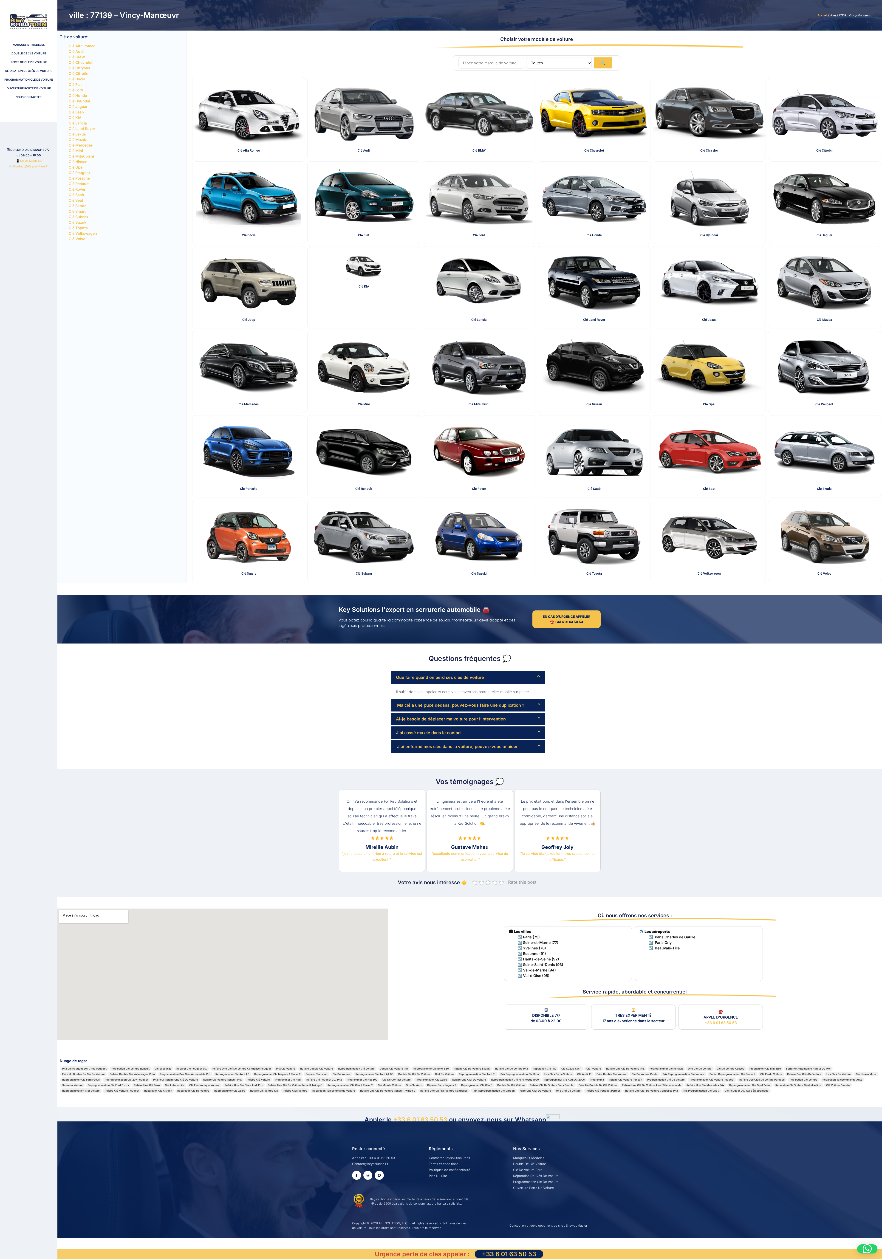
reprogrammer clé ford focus (81, 1079)
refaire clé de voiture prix (511, 1068)
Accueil (822, 15)
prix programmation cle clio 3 (701, 1090)
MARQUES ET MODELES (29, 44)
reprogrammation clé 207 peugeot (126, 1079)
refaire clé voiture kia (264, 1090)
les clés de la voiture (558, 1074)
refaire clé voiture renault (625, 1079)
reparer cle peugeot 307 (191, 1068)
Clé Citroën (78, 73)
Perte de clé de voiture (29, 62)
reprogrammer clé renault (666, 1068)
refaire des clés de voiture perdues (762, 1079)
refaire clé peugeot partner (603, 1090)
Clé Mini (76, 150)
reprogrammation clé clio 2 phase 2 (350, 1085)
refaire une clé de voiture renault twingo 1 (295, 1085)
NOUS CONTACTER (29, 97)
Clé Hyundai (79, 101)
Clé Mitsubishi (81, 156)
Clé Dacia (77, 79)
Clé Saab (76, 194)
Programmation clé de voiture (28, 79)
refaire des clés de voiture (804, 1074)
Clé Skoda (77, 205)
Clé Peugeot (79, 172)
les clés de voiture (838, 1074)
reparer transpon (317, 1074)
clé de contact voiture (396, 1079)
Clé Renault (79, 183)
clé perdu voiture (771, 1074)
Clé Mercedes (81, 145)
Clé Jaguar (78, 106)
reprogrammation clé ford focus (108, 1085)
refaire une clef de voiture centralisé (444, 1090)
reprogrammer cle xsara (229, 1090)
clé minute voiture (389, 1085)
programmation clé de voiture (666, 1079)
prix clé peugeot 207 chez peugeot (84, 1068)
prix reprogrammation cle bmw (519, 1074)
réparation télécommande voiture (333, 1090)
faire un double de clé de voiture (83, 1074)
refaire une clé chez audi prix (244, 1085)
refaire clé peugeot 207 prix (324, 1079)
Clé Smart (77, 211)
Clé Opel (76, 167)
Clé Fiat (75, 84)
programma (597, 1079)
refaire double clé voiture (316, 1068)
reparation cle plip (544, 1068)
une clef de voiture (568, 1090)
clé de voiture (342, 1074)
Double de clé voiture (28, 53)
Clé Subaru (78, 217)
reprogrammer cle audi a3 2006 (564, 1079)
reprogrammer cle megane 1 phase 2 (277, 1074)
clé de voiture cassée (730, 1068)
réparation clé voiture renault (131, 1068)
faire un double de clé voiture (598, 1085)
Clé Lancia (78, 123)
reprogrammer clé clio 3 (476, 1085)
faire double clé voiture (611, 1074)
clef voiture (593, 1068)
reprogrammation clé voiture (356, 1068)
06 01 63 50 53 (31, 161)
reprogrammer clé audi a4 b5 (374, 1074)
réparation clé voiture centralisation (798, 1085)
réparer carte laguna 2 (441, 1085)
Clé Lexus (77, 134)
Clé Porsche (79, 178)
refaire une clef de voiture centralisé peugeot (241, 1068)
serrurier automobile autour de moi (808, 1068)
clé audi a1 (584, 1074)
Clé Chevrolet (81, 62)
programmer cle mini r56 (765, 1068)
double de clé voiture (511, 1085)
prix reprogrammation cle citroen (494, 1090)
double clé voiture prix (394, 1068)
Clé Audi (76, 51)
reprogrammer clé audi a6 (232, 1074)
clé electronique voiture (204, 1085)
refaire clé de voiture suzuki (472, 1068)
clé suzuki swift (571, 1068)
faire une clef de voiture (535, 1090)
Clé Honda (78, 95)
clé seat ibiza (163, 1068)
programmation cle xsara (431, 1079)
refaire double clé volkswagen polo (132, 1074)
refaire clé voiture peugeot (122, 1090)
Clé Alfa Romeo (82, 46)
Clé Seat (76, 200)
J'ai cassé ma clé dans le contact (429, 732)
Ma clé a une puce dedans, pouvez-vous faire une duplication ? (460, 705)
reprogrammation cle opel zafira (749, 1085)
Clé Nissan (78, 161)
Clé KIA (75, 117)
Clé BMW (77, 57)
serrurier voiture (72, 1085)
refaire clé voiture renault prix (222, 1079)
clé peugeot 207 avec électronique (747, 1090)
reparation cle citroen (158, 1090)
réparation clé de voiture (193, 1090)
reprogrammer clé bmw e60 (431, 1068)
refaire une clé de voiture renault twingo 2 (387, 1090)
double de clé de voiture (414, 1074)
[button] (468, 677)
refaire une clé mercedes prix (705, 1085)
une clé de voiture (700, 1068)
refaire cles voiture (295, 1090)
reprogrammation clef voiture (81, 1090)
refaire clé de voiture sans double (552, 1085)
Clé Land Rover (82, 128)
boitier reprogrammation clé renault (732, 1074)
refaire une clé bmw (147, 1085)
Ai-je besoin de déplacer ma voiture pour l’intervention (451, 719)
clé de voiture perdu (645, 1074)
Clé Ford (76, 90)
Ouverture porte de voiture (29, 88)
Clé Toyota (78, 228)
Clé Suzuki (78, 222)
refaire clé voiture (258, 1079)
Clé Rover (77, 189)
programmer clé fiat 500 (362, 1079)
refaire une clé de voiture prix (625, 1068)
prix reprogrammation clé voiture (683, 1074)
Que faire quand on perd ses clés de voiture (440, 677)
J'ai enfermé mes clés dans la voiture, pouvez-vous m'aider (457, 746)
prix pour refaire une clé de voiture (175, 1079)
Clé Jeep (76, 112)
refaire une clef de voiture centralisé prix (651, 1090)
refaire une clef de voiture (469, 1079)
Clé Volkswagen (83, 233)
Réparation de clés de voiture (28, 71)
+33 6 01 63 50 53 (721, 1022)
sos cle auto (414, 1085)
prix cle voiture (285, 1068)
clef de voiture (444, 1074)
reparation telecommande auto (842, 1079)
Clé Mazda (78, 139)
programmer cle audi (288, 1079)
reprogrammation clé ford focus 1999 (515, 1079)
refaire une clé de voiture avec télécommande (651, 1085)
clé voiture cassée (838, 1085)
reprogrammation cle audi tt (477, 1074)
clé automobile (174, 1085)
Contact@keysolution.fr (30, 166)
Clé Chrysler (79, 68)
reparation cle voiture (803, 1079)
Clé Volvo (77, 239)
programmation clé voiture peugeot (712, 1079)
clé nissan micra (866, 1074)
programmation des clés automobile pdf (185, 1074)
